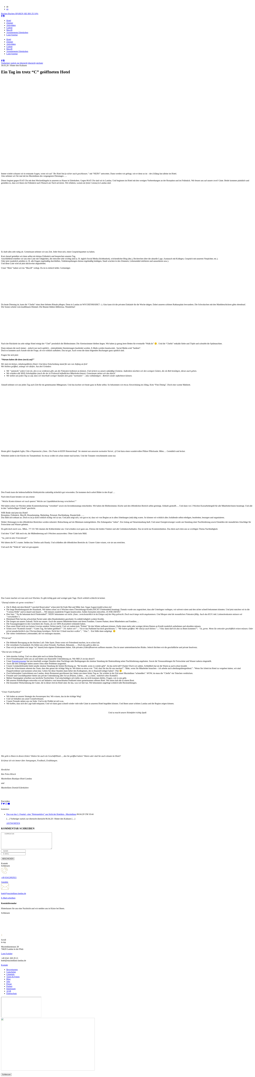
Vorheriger (5, 63)
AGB (8, 991)
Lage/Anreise (12, 35)
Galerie (9, 28)
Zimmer (9, 23)
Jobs (8, 981)
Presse (9, 984)
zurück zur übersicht (18, 63)
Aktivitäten (11, 25)
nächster (39, 63)
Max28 (9, 30)
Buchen (4, 13)
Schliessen (6, 1075)
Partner (9, 986)
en (7, 9)
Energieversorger (19, 661)
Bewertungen (12, 969)
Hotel (8, 20)
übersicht (32, 63)
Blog (8, 979)
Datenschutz (11, 993)
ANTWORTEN (13, 823)
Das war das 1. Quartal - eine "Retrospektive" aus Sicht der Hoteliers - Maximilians (41, 814)
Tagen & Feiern (13, 977)
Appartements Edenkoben (17, 32)
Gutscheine (11, 972)
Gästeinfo (10, 974)
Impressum (11, 989)
